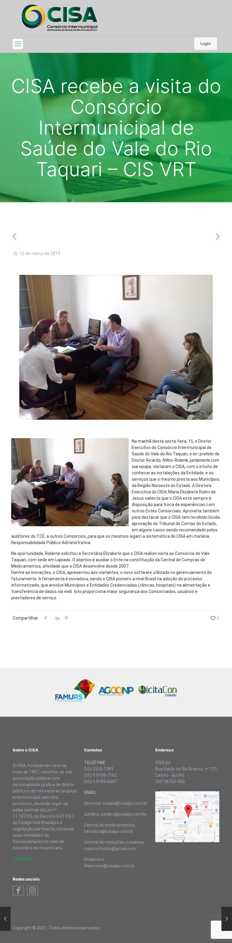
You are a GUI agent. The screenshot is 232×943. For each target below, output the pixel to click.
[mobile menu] (18, 44)
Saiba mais (23, 858)
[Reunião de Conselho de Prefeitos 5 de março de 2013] (5, 919)
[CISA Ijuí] (59, 17)
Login (205, 43)
